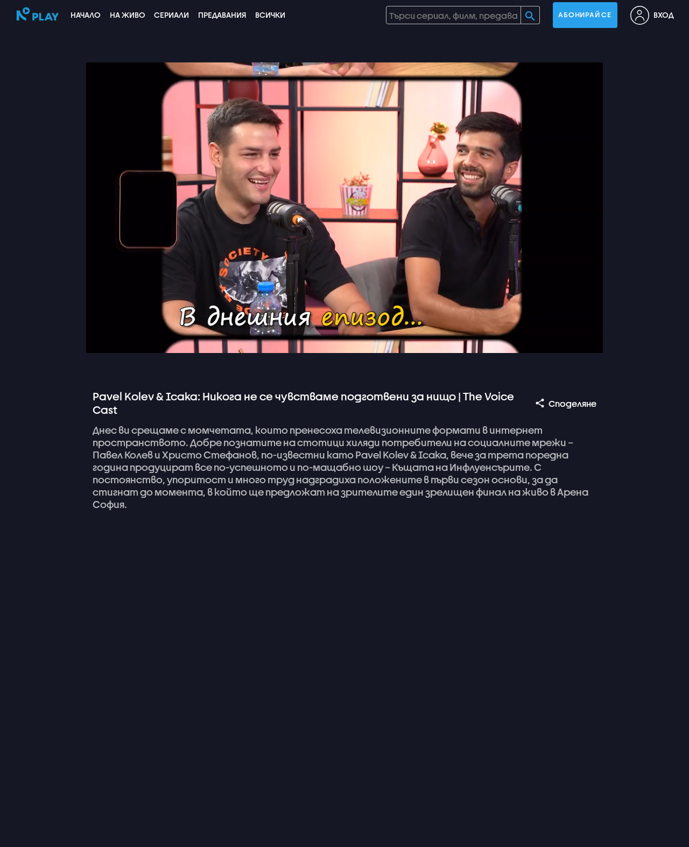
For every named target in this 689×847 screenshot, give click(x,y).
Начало (86, 14)
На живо (127, 14)
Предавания (222, 14)
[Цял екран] (584, 340)
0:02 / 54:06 (172, 340)
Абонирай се (584, 15)
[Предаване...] (533, 340)
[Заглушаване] (130, 340)
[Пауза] (104, 340)
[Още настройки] (559, 340)
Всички (270, 14)
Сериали (171, 14)
